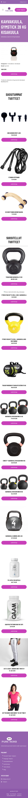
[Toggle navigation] (3, 9)
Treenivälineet (10, 63)
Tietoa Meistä (7, 767)
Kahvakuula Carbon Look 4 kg (14, 536)
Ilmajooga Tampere (8, 758)
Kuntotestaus (7, 764)
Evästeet (19, 794)
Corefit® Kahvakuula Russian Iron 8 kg (14, 461)
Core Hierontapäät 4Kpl (14, 133)
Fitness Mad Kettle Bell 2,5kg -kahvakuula (14, 295)
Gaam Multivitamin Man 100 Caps (14, 624)
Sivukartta (19, 795)
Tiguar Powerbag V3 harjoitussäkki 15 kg (14, 385)
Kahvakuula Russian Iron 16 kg (14, 492)
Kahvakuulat (17, 63)
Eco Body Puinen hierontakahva (14, 212)
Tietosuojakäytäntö (11, 795)
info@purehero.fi (23, 2)
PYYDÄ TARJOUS (21, 10)
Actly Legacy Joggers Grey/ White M (14, 669)
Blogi (5, 769)
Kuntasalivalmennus (8, 761)
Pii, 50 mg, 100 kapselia (14, 580)
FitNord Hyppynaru (14, 177)
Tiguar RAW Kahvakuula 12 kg (14, 277)
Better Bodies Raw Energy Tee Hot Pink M (14, 713)
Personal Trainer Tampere (10, 756)
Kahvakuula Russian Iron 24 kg (14, 416)
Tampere (4, 2)
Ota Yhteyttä (13, 794)
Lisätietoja (14, 74)
